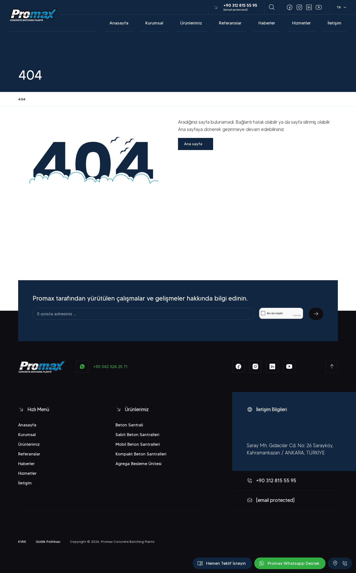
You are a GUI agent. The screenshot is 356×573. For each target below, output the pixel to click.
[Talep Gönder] (316, 314)
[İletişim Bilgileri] (335, 563)
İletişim (334, 23)
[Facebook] (289, 7)
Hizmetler (301, 23)
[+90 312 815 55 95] (345, 563)
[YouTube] (318, 7)
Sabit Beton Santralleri (137, 434)
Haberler (266, 23)
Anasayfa (118, 23)
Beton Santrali (129, 424)
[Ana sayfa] (34, 15)
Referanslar (230, 23)
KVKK (22, 541)
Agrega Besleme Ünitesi (139, 463)
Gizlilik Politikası (48, 541)
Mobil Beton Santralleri (138, 444)
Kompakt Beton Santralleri (141, 454)
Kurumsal (154, 23)
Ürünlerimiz (191, 23)
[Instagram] (299, 7)
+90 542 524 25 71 (110, 366)
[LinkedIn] (309, 7)
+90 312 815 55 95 (240, 5)
